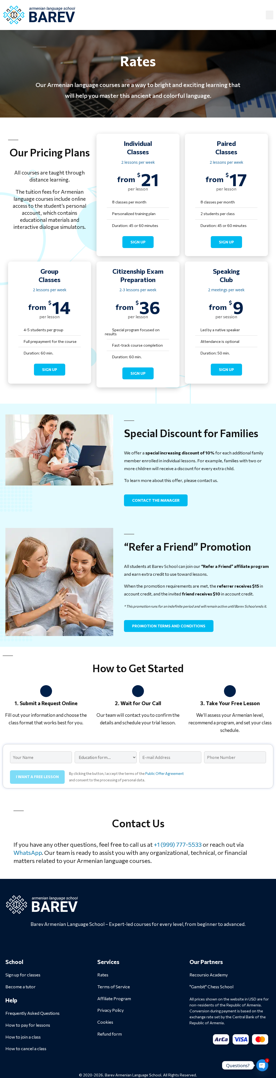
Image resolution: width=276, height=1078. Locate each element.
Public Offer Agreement (164, 773)
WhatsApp (27, 852)
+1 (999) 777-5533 (178, 844)
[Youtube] (152, 940)
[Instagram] (138, 940)
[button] (269, 15)
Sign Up (138, 242)
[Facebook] (123, 940)
